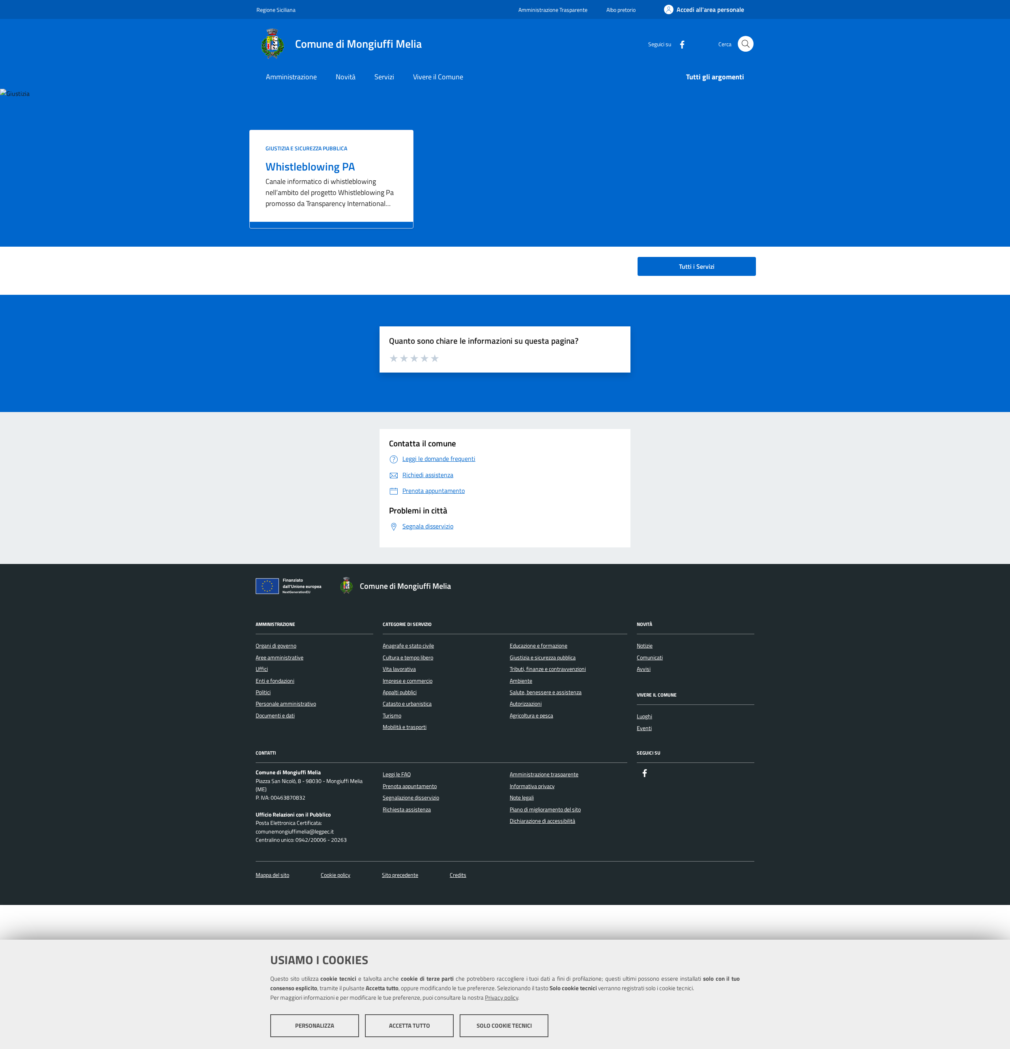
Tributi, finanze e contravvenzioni (548, 669)
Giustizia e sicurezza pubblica (306, 148)
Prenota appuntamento (410, 786)
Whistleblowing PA (310, 166)
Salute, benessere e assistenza (546, 692)
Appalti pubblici (400, 692)
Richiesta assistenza (407, 809)
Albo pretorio (621, 10)
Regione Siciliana (276, 10)
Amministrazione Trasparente (552, 10)
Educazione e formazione (538, 645)
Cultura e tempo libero (408, 657)
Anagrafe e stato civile (408, 645)
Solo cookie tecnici (504, 1025)
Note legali (522, 797)
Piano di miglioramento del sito (545, 809)
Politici (263, 692)
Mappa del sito (272, 875)
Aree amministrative (279, 657)
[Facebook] (679, 43)
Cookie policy (335, 875)
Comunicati (650, 657)
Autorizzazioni (526, 703)
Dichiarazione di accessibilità (542, 821)
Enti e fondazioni (275, 680)
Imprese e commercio (407, 680)
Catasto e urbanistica (407, 703)
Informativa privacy (532, 786)
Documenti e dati (275, 715)
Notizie (645, 645)
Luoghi (644, 716)
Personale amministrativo (286, 703)
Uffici (262, 669)
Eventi (644, 728)
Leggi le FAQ (397, 774)
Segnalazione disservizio (411, 797)
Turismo (392, 715)
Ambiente (521, 680)
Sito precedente (400, 875)
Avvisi (644, 669)
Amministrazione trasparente (544, 774)
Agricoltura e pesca (531, 715)
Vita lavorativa (399, 669)
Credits (458, 875)
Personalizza (314, 1025)
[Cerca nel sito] (746, 44)
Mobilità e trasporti (404, 727)
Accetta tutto (409, 1025)
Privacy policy (501, 997)
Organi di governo (276, 645)
